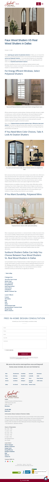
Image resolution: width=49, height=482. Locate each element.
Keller (38, 376)
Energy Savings (8, 309)
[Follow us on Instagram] (10, 461)
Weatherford (16, 373)
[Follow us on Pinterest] (7, 461)
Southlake (23, 373)
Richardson (39, 373)
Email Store (7, 411)
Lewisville (31, 376)
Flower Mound (40, 378)
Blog (6, 300)
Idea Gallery (8, 298)
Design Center (8, 448)
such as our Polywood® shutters (12, 58)
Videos (6, 304)
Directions (7, 406)
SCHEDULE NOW (24, 354)
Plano (6, 376)
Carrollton (15, 380)
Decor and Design (9, 283)
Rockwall (31, 373)
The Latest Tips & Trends (11, 279)
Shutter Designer (9, 444)
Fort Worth (15, 384)
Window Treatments (10, 446)
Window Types (8, 281)
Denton (6, 380)
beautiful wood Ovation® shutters (19, 61)
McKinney (15, 376)
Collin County (39, 380)
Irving (6, 378)
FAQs (6, 302)
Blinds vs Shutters (9, 310)
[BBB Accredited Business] (26, 472)
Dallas (6, 384)
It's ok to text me (9, 350)
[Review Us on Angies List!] (16, 473)
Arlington (23, 380)
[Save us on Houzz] (12, 461)
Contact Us (7, 456)
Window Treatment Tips (10, 291)
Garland (22, 378)
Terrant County (24, 384)
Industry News (8, 288)
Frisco (30, 378)
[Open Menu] (42, 4)
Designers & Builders (10, 451)
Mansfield (23, 376)
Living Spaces (8, 289)
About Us (7, 455)
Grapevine (15, 378)
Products (7, 297)
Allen (6, 373)
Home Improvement (10, 286)
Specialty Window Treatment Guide (13, 307)
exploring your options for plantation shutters (19, 55)
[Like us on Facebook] (5, 461)
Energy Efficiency (9, 284)
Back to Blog (9, 273)
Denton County (32, 384)
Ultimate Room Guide (10, 305)
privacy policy (18, 358)
